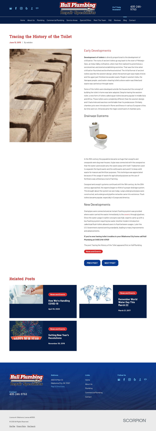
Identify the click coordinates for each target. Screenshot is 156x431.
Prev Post (92, 263)
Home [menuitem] (22, 20)
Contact (88, 397)
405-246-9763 (136, 8)
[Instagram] (21, 8)
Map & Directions (58, 386)
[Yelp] (26, 8)
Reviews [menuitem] (117, 20)
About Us (88, 384)
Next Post (110, 263)
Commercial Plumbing (93, 392)
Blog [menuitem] (125, 20)
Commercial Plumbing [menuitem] (55, 20)
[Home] (78, 8)
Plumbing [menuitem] (40, 20)
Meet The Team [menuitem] (100, 20)
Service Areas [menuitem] (72, 20)
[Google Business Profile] (10, 8)
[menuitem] (12, 426)
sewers (127, 214)
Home (87, 380)
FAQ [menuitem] (110, 20)
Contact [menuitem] (132, 20)
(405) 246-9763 (102, 240)
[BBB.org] (32, 8)
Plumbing (89, 388)
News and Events (93, 251)
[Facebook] (16, 8)
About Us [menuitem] (31, 20)
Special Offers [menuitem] (85, 20)
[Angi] (37, 8)
